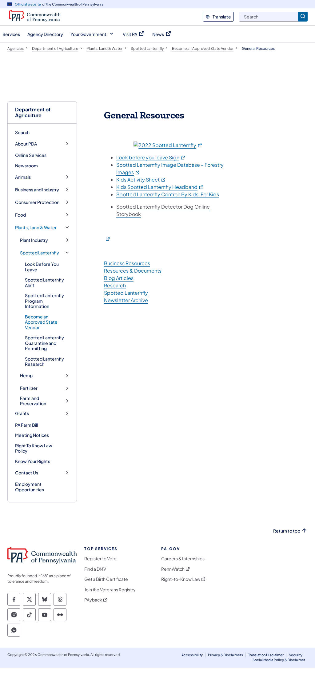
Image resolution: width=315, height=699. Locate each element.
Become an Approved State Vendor (41, 322)
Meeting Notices (32, 435)
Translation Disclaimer (266, 655)
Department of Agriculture (33, 112)
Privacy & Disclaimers (225, 655)
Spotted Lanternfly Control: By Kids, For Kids (167, 194)
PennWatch (173, 569)
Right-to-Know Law (180, 579)
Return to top (286, 530)
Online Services (30, 155)
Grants (22, 413)
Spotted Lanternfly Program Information (44, 301)
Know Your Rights (32, 461)
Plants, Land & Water (36, 227)
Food (20, 215)
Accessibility (192, 655)
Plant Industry (34, 240)
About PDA (26, 143)
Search (22, 132)
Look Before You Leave (42, 266)
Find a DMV (95, 569)
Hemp (26, 375)
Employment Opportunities (29, 486)
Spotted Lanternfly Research (44, 361)
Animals (23, 177)
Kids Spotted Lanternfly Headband (160, 187)
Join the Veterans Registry (110, 589)
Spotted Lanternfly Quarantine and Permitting (44, 343)
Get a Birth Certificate (106, 579)
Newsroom (26, 165)
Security (295, 655)
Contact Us (26, 472)
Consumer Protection (37, 202)
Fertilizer (29, 388)
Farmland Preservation (33, 401)
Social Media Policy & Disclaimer (279, 660)
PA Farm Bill (26, 425)
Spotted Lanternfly (39, 252)
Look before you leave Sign (151, 157)
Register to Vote (100, 558)
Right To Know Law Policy (33, 448)
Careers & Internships (183, 558)
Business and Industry (37, 189)
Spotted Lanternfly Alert (44, 282)
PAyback (93, 599)
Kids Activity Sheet (141, 179)
